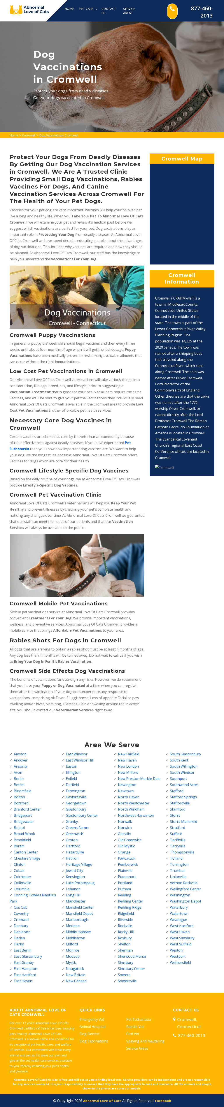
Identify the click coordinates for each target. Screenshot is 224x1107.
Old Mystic (126, 846)
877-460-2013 (202, 12)
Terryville (178, 846)
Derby (19, 944)
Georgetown (76, 803)
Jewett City (74, 870)
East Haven (23, 980)
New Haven (127, 760)
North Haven (128, 797)
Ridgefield (126, 913)
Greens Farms (77, 827)
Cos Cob (20, 907)
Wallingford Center (185, 889)
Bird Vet (132, 1033)
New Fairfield (128, 754)
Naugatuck (75, 968)
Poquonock (127, 876)
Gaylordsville (76, 797)
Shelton (124, 944)
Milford (72, 944)
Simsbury (125, 962)
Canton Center (26, 852)
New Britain (75, 974)
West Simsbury (182, 938)
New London (128, 766)
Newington (127, 784)
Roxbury (125, 938)
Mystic (71, 962)
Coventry (21, 913)
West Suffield (180, 944)
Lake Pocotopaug (80, 882)
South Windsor (182, 772)
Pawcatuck (126, 858)
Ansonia (20, 766)
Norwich (125, 827)
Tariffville (178, 839)
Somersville (127, 980)
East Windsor (77, 754)
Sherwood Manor (132, 956)
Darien (19, 938)
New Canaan (76, 980)
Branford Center (27, 809)
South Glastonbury (185, 754)
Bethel (19, 784)
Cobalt (19, 870)
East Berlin (23, 950)
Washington (180, 895)
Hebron (72, 858)
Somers (124, 974)
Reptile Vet (135, 1026)
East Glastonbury (28, 956)
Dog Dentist (90, 1033)
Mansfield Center (80, 907)
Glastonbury (76, 809)
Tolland (176, 858)
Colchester (22, 876)
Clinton (20, 864)
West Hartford (182, 925)
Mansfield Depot (79, 913)
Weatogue (178, 919)
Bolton (19, 797)
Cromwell (28, 135)
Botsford (21, 803)
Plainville (125, 870)
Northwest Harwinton (136, 815)
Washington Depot (185, 901)
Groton (72, 839)
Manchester (76, 901)
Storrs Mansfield (183, 821)
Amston (20, 754)
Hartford (73, 846)
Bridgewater (24, 821)
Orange (124, 852)
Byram (19, 846)
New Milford (128, 772)
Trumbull (177, 870)
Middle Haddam (78, 931)
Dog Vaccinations (94, 1041)
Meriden (73, 925)
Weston (176, 950)
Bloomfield (22, 790)
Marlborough (77, 919)
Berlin (19, 778)
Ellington (73, 772)
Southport (178, 778)
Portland (125, 882)
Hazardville (75, 852)
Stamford (177, 809)
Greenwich (74, 833)
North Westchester (133, 803)
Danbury (21, 925)
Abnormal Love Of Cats (102, 1100)
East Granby (24, 962)
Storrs (175, 815)
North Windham (131, 809)
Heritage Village (79, 864)
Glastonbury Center (82, 815)
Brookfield (22, 839)
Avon (18, 772)
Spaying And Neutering (145, 1041)
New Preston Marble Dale (139, 778)
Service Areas (129, 11)
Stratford (177, 827)
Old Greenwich (130, 839)
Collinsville (22, 882)
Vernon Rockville (183, 882)
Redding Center (130, 901)
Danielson (22, 931)
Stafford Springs (183, 797)
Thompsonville (182, 852)
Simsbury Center (131, 968)
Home (69, 9)
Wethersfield (180, 962)
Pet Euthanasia (138, 1019)
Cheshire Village (27, 858)
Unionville (178, 876)
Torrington (179, 864)
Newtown (126, 790)
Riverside (125, 919)
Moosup (73, 956)
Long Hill (73, 895)
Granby (72, 821)
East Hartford (25, 974)
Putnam (124, 889)
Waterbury (179, 907)
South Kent (179, 760)
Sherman (125, 950)
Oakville (124, 833)
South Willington (184, 766)
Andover (21, 760)
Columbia (21, 889)
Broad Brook (24, 833)
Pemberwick (128, 864)
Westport (178, 956)
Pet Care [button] (86, 9)
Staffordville (180, 803)
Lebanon (73, 889)
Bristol (19, 827)
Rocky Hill (126, 931)
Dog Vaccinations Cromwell (58, 135)
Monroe (72, 950)
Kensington (75, 876)
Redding (124, 895)
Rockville (125, 925)
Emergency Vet (92, 1019)
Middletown (75, 938)
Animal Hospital (92, 1026)
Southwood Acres (184, 784)
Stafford (176, 790)
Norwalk (125, 821)
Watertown (179, 913)
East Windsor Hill (80, 760)
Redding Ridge (129, 907)
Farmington (75, 790)
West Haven (180, 931)
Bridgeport (23, 815)
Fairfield (72, 784)
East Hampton (25, 968)
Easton (71, 766)
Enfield (71, 778)
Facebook (163, 1100)
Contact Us (109, 11)
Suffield (176, 833)
